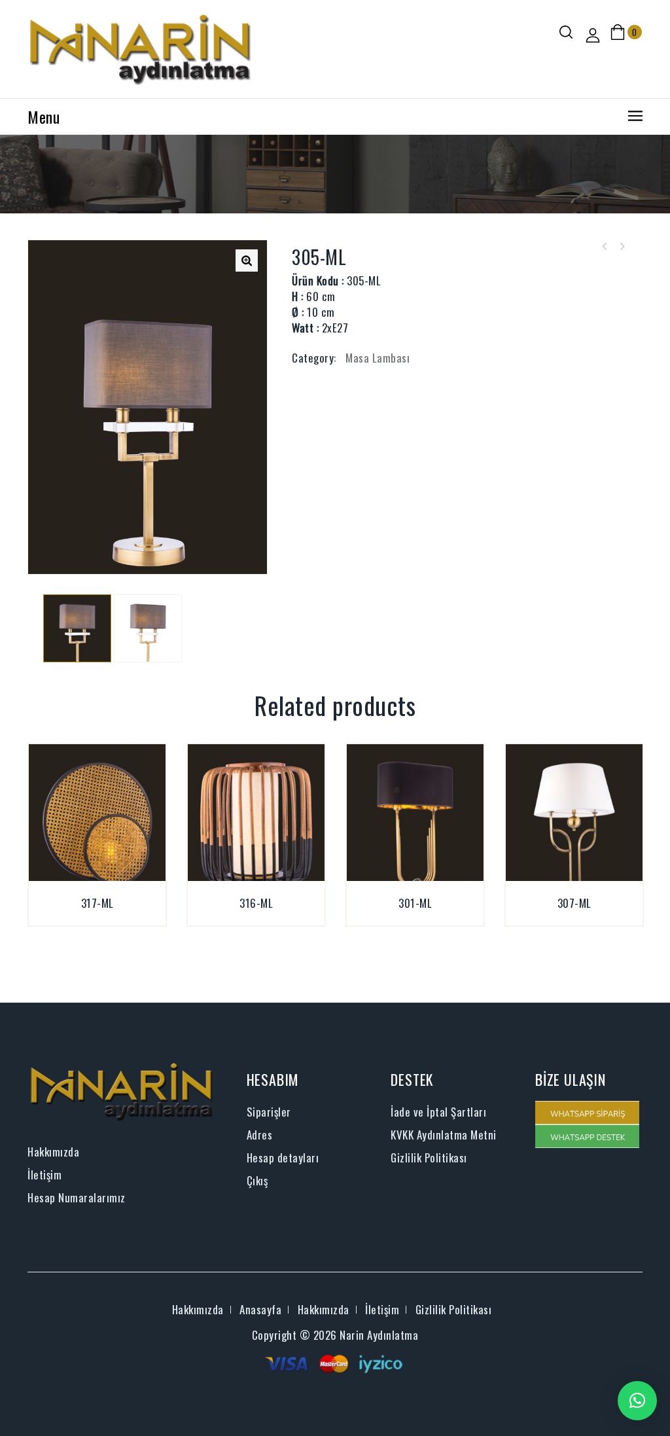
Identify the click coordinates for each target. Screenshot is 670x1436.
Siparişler (269, 1112)
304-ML (604, 247)
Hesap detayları (283, 1157)
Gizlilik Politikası (429, 1157)
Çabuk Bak (112, 918)
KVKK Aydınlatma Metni (444, 1134)
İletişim (44, 1174)
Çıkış (257, 1180)
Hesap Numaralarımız (76, 1197)
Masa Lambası (377, 358)
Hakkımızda (53, 1151)
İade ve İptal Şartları (438, 1112)
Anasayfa (260, 1309)
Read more (81, 918)
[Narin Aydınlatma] (141, 47)
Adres (260, 1134)
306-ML (621, 247)
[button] (637, 1400)
